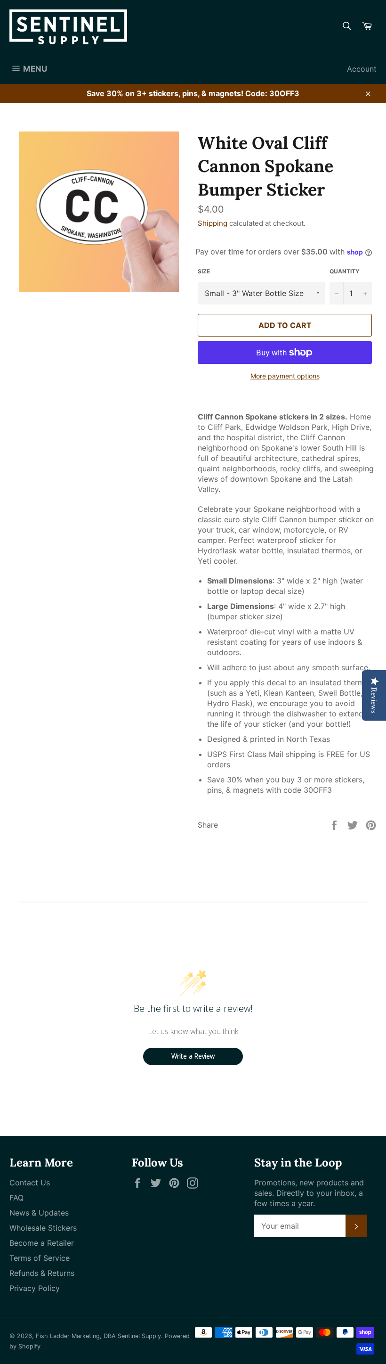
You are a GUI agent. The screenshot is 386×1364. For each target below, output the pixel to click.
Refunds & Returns (41, 1273)
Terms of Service (39, 1258)
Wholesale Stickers (43, 1228)
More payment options (285, 376)
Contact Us (29, 1182)
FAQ (16, 1197)
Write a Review (193, 1056)
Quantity (345, 271)
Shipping (212, 223)
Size (204, 271)
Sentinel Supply (139, 1335)
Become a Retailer (41, 1243)
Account (362, 69)
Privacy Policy (34, 1288)
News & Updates (39, 1212)
